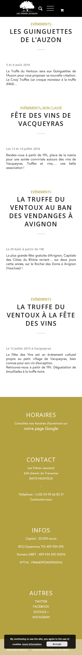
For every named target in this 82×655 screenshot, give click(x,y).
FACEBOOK (41, 606)
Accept (57, 644)
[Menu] (48, 8)
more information (32, 644)
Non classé (52, 108)
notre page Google (41, 428)
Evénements (41, 24)
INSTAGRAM (41, 617)
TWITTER (41, 601)
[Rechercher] (38, 8)
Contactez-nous (41, 499)
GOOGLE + (41, 612)
